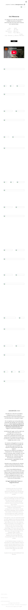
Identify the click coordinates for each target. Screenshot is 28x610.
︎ (24, 4)
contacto (13, 4)
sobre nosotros (4, 594)
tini (14, 41)
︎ (26, 1)
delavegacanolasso (19, 4)
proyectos (8, 4)
